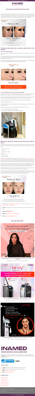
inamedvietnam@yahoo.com (11, 215)
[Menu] (1, 4)
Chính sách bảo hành (4, 377)
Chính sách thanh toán (4, 382)
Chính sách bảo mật (4, 379)
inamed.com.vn (9, 211)
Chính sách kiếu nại (4, 380)
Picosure (12, 203)
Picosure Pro (17, 203)
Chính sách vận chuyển (5, 383)
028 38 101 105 (16, 213)
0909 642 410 (10, 213)
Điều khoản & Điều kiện (5, 385)
